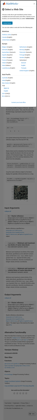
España (4, 55)
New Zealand (6, 83)
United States (6, 40)
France (4, 60)
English (23, 65)
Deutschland (5, 52)
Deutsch (23, 62)
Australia (4, 78)
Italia (3, 65)
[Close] (34, 3)
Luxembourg (6, 68)
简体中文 (6, 88)
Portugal (22, 55)
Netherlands (23, 47)
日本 (3, 93)
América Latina (6, 34)
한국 (3, 96)
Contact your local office (18, 102)
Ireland (4, 62)
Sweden (22, 57)
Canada (4, 37)
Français (23, 68)
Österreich (23, 52)
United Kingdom (24, 70)
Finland (4, 57)
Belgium (4, 47)
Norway (22, 49)
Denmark (4, 49)
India (3, 80)
